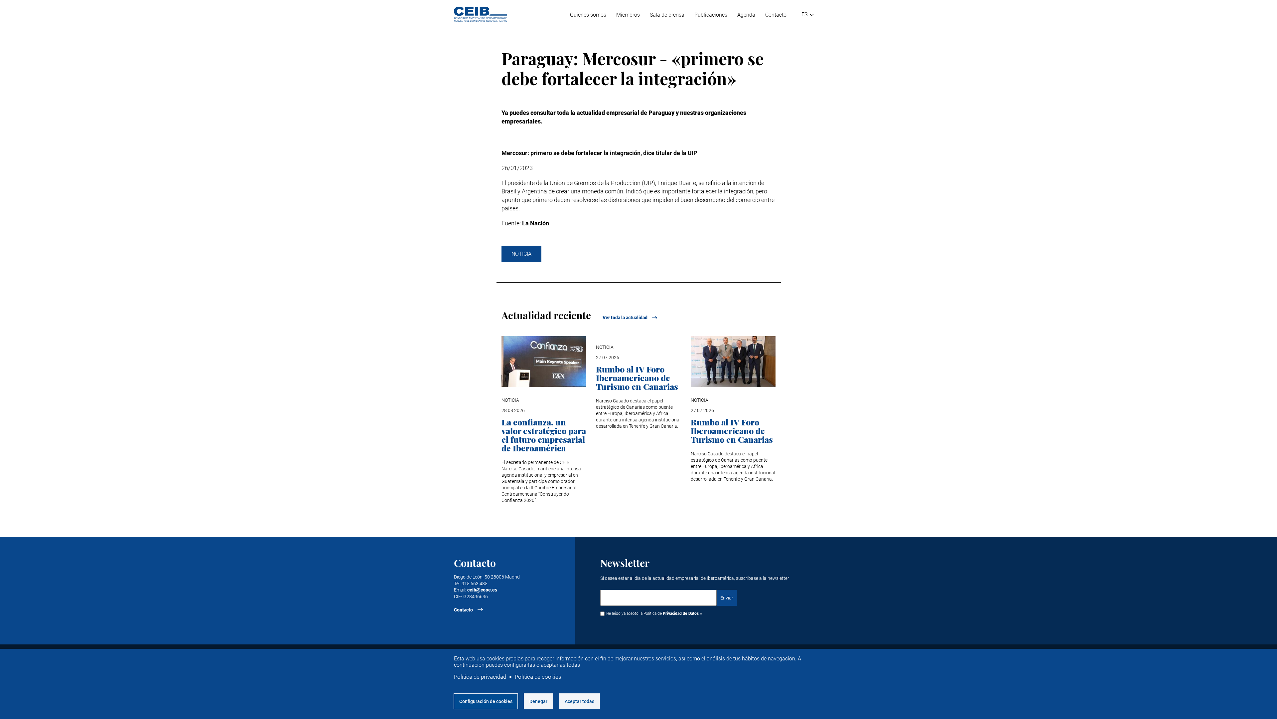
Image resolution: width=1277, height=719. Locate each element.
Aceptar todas (579, 701)
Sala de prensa (667, 15)
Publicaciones (710, 15)
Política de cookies (538, 676)
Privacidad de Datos (681, 613)
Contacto (775, 15)
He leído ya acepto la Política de (652, 613)
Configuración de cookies (485, 701)
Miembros (628, 15)
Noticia (521, 254)
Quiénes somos (588, 15)
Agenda (746, 15)
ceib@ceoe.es (482, 590)
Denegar (538, 701)
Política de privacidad (480, 676)
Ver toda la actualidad (625, 317)
